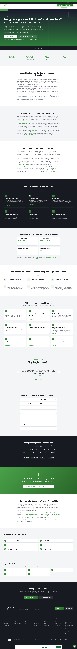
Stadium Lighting (27, 621)
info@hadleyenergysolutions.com (61, 2)
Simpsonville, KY (34, 454)
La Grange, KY (26, 454)
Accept (58, 647)
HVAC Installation (17, 619)
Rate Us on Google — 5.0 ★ (42, 641)
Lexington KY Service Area (69, 631)
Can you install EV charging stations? (28, 420)
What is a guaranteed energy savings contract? (30, 407)
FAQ (65, 633)
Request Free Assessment (45, 486)
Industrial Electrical (7, 619)
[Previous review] (18, 372)
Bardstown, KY (43, 454)
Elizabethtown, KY (34, 449)
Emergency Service (7, 621)
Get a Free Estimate (30, 597)
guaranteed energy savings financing (45, 515)
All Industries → (36, 625)
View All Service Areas (37, 460)
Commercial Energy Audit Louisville (69, 626)
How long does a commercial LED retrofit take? (30, 424)
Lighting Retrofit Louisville (69, 628)
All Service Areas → (57, 625)
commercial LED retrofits (46, 512)
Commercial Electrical (7, 618)
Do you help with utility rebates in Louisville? (30, 411)
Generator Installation (7, 623)
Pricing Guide (64, 8)
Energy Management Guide (68, 620)
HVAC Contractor (57, 621)
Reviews (59, 8)
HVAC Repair (16, 621)
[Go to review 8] (41, 379)
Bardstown (39, 519)
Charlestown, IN (51, 457)
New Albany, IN (26, 457)
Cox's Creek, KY (51, 454)
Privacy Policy (44, 647)
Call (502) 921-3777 (11, 36)
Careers (45, 627)
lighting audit (35, 130)
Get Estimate (68, 608)
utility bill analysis (55, 514)
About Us (45, 618)
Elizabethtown (28, 519)
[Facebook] (50, 642)
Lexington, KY (42, 449)
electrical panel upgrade (22, 164)
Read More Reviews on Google (38, 381)
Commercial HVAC (17, 618)
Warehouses (36, 621)
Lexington (34, 519)
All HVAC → (15, 625)
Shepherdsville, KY (51, 449)
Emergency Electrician (58, 618)
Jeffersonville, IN (35, 457)
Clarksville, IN (43, 457)
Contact (72, 8)
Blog (68, 8)
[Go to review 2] (35, 379)
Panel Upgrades (6, 625)
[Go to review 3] (36, 379)
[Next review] (59, 372)
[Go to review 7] (40, 379)
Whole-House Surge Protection (68, 623)
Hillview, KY (34, 452)
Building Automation (17, 623)
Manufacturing (36, 618)
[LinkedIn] (53, 642)
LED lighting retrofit (22, 123)
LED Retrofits (26, 618)
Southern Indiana (47, 519)
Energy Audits (26, 619)
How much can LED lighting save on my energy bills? (31, 403)
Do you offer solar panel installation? (28, 428)
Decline (53, 647)
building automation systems (32, 514)
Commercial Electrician (58, 623)
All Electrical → (6, 627)
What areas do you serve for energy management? (31, 415)
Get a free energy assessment (51, 257)
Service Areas (46, 625)
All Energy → (26, 623)
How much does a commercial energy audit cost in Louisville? (33, 399)
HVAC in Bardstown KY (68, 629)
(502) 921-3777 (70, 2)
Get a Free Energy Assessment (26, 36)
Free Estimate (68, 5)
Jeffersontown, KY (43, 452)
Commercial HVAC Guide (69, 618)
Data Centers (36, 623)
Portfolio (54, 8)
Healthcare (36, 619)
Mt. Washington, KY (26, 452)
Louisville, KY (25, 449)
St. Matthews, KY (52, 452)
